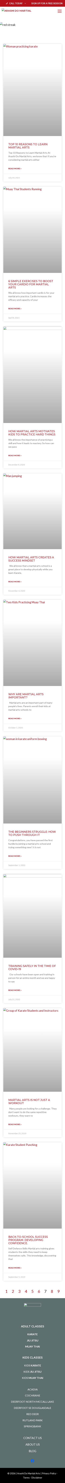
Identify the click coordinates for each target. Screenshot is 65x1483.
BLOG (32, 1451)
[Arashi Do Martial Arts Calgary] (18, 11)
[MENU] (60, 11)
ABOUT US (33, 1444)
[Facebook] (32, 1461)
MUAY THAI (32, 1346)
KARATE (32, 1334)
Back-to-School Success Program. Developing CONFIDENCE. (28, 1240)
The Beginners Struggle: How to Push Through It (32, 833)
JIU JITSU (32, 1340)
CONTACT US (32, 1438)
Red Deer (32, 1414)
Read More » (15, 168)
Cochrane (32, 1395)
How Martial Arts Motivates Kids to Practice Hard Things (31, 433)
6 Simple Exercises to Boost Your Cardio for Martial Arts (30, 284)
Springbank (32, 1426)
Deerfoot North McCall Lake (32, 1401)
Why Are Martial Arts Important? (26, 696)
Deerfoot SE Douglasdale (32, 1407)
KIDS (32, 1365)
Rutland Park (32, 1420)
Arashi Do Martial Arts (28, 1473)
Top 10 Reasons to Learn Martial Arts (28, 146)
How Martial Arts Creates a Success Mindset (31, 559)
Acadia (33, 1389)
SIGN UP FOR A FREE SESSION (46, 3)
